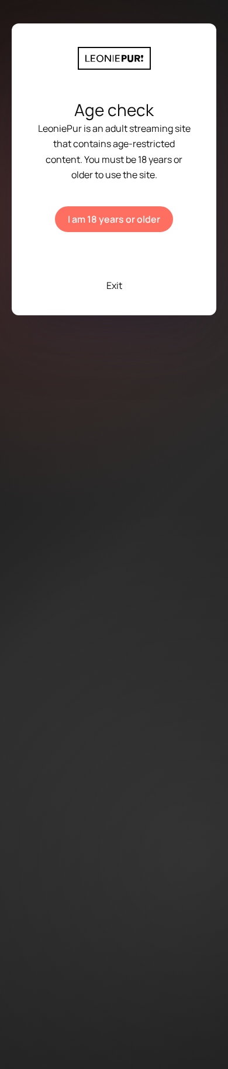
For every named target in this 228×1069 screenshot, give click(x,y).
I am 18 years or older (114, 219)
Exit (114, 285)
